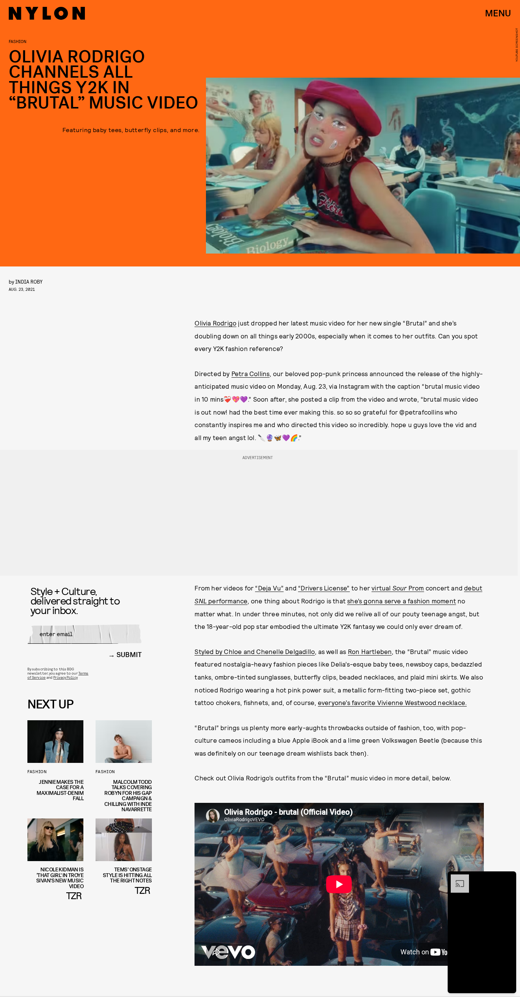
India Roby (29, 281)
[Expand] (456, 878)
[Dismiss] (508, 878)
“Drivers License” (323, 588)
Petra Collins (250, 373)
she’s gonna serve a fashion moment (401, 601)
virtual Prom (398, 588)
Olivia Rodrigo (215, 323)
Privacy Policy (65, 677)
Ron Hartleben (370, 651)
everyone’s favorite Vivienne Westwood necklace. (392, 702)
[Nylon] (47, 13)
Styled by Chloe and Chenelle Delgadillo (255, 651)
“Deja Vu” (269, 588)
